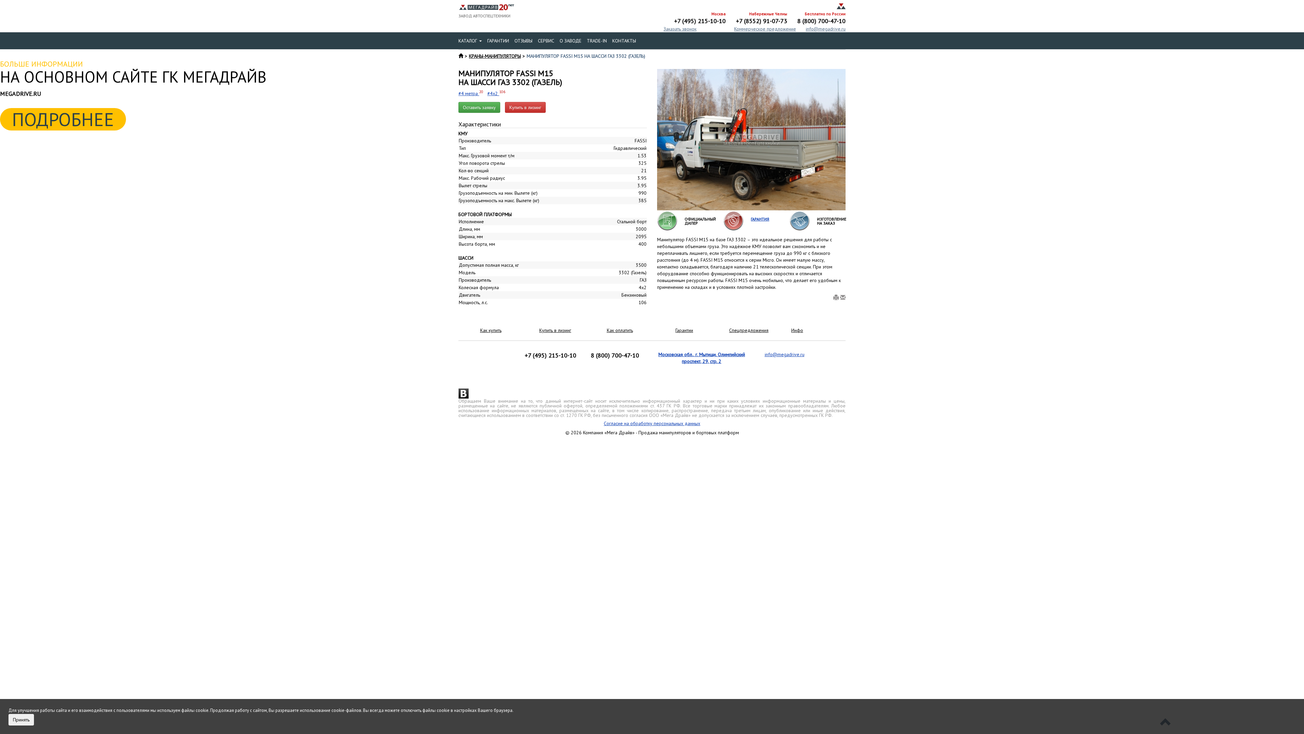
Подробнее (63, 119)
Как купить (491, 330)
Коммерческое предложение (765, 29)
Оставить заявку (479, 107)
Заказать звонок (680, 29)
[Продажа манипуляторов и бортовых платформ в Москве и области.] (486, 7)
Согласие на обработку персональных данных (652, 423)
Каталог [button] (468, 41)
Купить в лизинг (525, 107)
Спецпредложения (748, 330)
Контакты (624, 41)
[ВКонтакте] (463, 393)
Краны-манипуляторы (495, 56)
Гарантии (498, 41)
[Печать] (836, 297)
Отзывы (523, 41)
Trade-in (597, 41)
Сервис (546, 41)
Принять (21, 720)
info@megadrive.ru (826, 29)
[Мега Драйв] (841, 6)
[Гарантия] (733, 220)
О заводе (570, 41)
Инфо (797, 330)
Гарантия (760, 219)
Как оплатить (620, 330)
